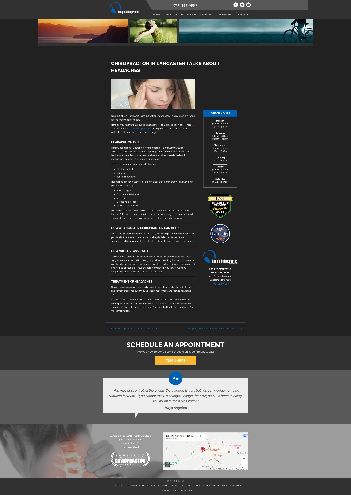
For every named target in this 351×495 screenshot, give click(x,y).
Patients (187, 14)
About (169, 14)
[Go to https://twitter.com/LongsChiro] (242, 5)
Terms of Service (211, 485)
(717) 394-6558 (185, 5)
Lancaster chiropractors (137, 128)
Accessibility (116, 485)
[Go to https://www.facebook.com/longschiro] (235, 5)
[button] (176, 14)
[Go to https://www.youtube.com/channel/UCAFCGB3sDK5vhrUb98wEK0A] (248, 5)
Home (156, 14)
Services (205, 14)
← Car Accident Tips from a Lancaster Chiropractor (132, 328)
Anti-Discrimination (134, 485)
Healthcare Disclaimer (158, 485)
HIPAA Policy (177, 485)
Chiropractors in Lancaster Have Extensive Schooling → (216, 328)
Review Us (225, 14)
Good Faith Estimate (231, 485)
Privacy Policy (193, 485)
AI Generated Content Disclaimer (176, 491)
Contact (242, 14)
